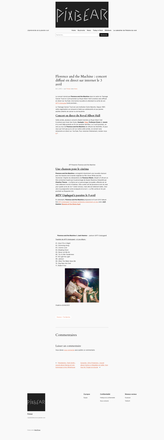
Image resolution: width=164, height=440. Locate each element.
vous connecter (69, 350)
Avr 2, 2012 (59, 88)
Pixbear (68, 88)
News (75, 88)
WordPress (37, 430)
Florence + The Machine (63, 317)
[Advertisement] (82, 52)
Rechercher (104, 35)
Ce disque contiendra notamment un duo (84, 202)
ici (56, 133)
